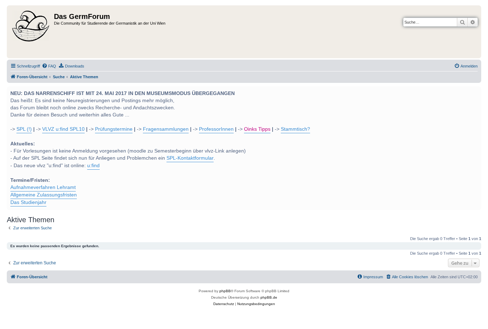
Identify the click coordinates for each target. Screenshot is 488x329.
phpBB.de (268, 297)
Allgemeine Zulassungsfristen (43, 195)
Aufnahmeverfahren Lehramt (43, 187)
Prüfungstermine (114, 129)
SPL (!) (24, 129)
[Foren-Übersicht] (31, 31)
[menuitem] (49, 66)
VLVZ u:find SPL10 (63, 129)
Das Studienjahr (28, 202)
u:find (93, 165)
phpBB (225, 291)
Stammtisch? (295, 129)
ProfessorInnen (216, 129)
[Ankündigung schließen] (475, 91)
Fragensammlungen (166, 129)
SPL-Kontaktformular (190, 158)
